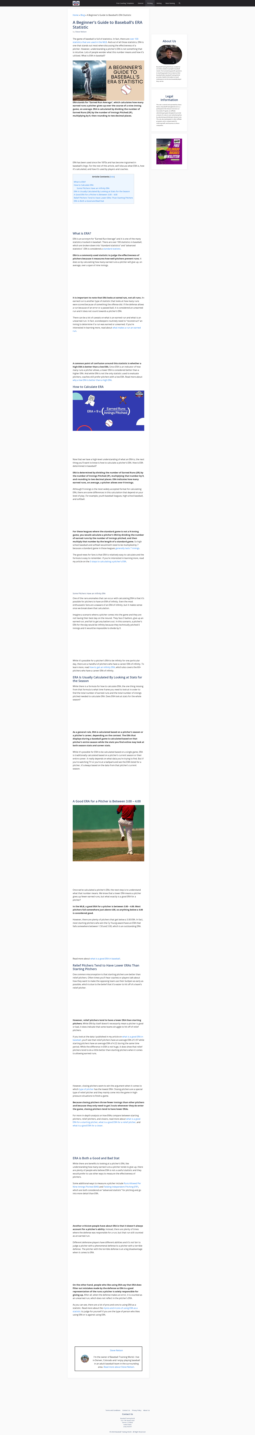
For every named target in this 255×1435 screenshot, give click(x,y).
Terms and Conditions (112, 1410)
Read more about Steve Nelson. (119, 1367)
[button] (179, 3)
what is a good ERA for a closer (88, 1125)
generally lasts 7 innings (127, 548)
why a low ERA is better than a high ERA (92, 380)
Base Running (170, 3)
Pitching (150, 3)
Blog (82, 15)
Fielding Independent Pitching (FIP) (121, 1186)
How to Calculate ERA (84, 185)
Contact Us (126, 1410)
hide (112, 177)
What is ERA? (80, 181)
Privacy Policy (136, 1410)
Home (75, 15)
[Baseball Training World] (76, 3)
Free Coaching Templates (125, 3)
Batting (159, 3)
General (140, 3)
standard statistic (112, 248)
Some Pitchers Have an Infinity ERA (93, 188)
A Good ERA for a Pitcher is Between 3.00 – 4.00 (95, 194)
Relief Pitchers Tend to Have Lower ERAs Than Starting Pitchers (103, 197)
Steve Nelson (116, 1350)
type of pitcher (86, 1089)
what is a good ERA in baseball (105, 958)
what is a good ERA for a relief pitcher (117, 1122)
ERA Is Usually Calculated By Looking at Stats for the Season (102, 191)
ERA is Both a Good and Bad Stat (89, 201)
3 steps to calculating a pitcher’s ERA (108, 561)
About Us (146, 1410)
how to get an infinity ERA (102, 667)
